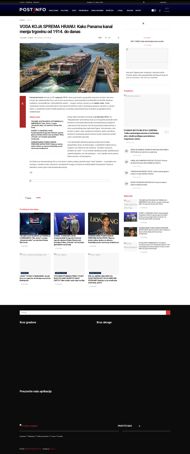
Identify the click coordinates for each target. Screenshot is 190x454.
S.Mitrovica (77, 335)
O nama (22, 2)
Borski (100, 329)
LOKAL (120, 11)
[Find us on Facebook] (141, 2)
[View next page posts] (49, 153)
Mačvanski (102, 369)
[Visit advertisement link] (69, 184)
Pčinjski (100, 386)
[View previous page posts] (45, 153)
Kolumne (147, 37)
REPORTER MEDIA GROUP (33, 449)
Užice (74, 346)
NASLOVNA (53, 11)
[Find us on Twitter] (144, 2)
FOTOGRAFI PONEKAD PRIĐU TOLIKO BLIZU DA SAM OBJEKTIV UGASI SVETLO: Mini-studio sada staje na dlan (69, 278)
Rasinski (137, 335)
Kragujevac (25, 358)
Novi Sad (49, 341)
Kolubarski (102, 358)
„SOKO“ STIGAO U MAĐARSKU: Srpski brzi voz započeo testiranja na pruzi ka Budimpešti (35, 278)
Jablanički (102, 341)
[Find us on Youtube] (146, 2)
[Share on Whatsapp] (23, 114)
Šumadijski (138, 369)
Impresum (36, 2)
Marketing (29, 2)
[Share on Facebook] (23, 98)
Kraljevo (24, 364)
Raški (136, 341)
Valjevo (75, 352)
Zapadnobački (140, 386)
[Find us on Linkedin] (155, 23)
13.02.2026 (23, 38)
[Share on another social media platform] (23, 125)
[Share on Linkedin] (23, 109)
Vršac (74, 364)
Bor (21, 335)
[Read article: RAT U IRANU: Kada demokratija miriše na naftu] (147, 58)
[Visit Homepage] (33, 10)
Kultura (24, 232)
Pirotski (101, 392)
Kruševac (24, 369)
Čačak (23, 341)
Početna (22, 20)
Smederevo (51, 381)
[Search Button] (169, 2)
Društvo (29, 20)
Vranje (74, 358)
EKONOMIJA (84, 11)
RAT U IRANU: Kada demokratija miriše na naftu (147, 41)
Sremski (137, 364)
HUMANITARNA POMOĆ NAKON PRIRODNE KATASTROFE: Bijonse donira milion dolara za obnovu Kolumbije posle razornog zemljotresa (47, 145)
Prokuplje (50, 369)
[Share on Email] (23, 119)
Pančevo (49, 346)
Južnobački (102, 346)
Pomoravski (139, 329)
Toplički (137, 375)
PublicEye (52, 449)
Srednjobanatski (141, 358)
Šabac (48, 375)
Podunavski (103, 398)
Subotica (75, 341)
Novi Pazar (50, 335)
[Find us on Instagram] (149, 2)
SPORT (138, 11)
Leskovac (24, 375)
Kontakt (60, 436)
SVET (74, 11)
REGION (130, 11)
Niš (46, 329)
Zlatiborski (138, 392)
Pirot (47, 352)
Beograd (24, 329)
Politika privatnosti (42, 436)
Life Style (93, 232)
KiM (98, 364)
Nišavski (101, 381)
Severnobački (140, 346)
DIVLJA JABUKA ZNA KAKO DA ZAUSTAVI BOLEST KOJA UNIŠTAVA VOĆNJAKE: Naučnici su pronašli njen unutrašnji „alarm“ (102, 279)
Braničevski (102, 335)
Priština (49, 364)
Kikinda (23, 352)
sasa (38, 197)
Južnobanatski (104, 352)
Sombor (75, 329)
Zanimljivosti (61, 273)
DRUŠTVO (110, 11)
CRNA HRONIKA (97, 11)
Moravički (102, 375)
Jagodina (24, 346)
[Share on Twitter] (23, 104)
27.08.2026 (24, 246)
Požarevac (50, 358)
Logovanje (163, 2)
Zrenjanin (75, 375)
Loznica (24, 381)
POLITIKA (64, 11)
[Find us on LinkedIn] (152, 2)
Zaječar (75, 369)
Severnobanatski (141, 352)
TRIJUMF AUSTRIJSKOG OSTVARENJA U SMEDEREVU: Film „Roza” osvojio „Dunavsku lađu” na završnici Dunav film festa (47, 124)
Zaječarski (138, 381)
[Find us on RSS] (155, 2)
